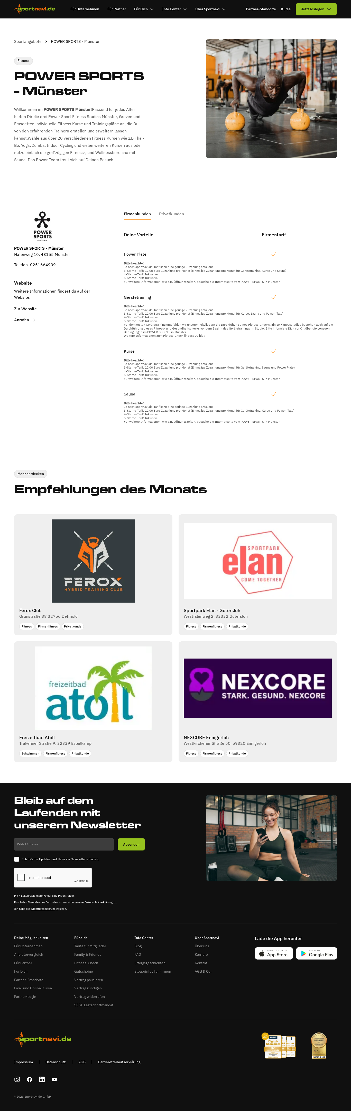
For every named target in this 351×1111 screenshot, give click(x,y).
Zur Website (25, 308)
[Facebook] (29, 1079)
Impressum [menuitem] (23, 1062)
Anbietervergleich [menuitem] (28, 954)
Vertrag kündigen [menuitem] (88, 988)
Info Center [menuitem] (171, 9)
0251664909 (43, 264)
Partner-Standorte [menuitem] (28, 980)
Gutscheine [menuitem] (83, 971)
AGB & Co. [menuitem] (203, 971)
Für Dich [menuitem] (141, 9)
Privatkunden (171, 213)
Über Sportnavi (207, 938)
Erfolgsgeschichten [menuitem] (149, 963)
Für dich (80, 938)
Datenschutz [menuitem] (55, 1062)
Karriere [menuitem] (201, 954)
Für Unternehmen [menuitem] (84, 9)
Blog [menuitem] (138, 946)
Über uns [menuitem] (202, 946)
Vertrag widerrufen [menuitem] (89, 996)
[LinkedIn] (42, 1079)
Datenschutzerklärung (99, 902)
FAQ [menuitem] (137, 954)
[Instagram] (17, 1079)
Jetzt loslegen (312, 9)
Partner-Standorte (261, 9)
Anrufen (21, 319)
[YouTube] (54, 1079)
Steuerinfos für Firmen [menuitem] (152, 971)
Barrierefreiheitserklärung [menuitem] (119, 1062)
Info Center (143, 938)
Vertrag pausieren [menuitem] (88, 980)
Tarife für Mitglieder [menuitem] (90, 946)
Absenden (131, 844)
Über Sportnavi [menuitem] (207, 9)
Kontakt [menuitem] (201, 963)
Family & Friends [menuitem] (87, 954)
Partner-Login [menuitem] (25, 996)
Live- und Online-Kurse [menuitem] (33, 988)
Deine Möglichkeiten (31, 938)
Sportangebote (28, 41)
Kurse (286, 9)
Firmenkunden (137, 213)
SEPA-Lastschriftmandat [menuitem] (93, 1005)
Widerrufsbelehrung (43, 909)
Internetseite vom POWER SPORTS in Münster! (247, 282)
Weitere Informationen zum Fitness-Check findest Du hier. (164, 335)
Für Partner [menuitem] (116, 9)
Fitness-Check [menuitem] (86, 963)
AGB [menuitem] (82, 1062)
